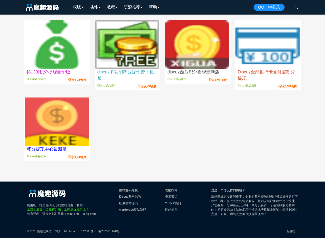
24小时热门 (173, 203)
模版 (77, 7)
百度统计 (292, 231)
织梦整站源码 (128, 203)
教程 (111, 7)
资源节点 (171, 196)
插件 (94, 7)
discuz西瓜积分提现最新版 (193, 71)
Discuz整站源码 (130, 196)
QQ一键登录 (269, 7)
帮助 (153, 7)
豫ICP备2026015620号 (106, 231)
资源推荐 (132, 7)
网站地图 (171, 209)
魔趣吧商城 (44, 231)
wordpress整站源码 (132, 209)
